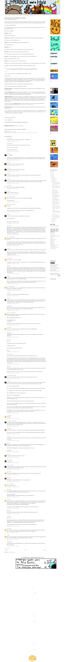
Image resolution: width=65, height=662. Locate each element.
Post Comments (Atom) (12, 552)
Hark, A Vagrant (52, 234)
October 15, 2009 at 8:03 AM (13, 457)
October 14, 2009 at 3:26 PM (13, 255)
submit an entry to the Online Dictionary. (28, 104)
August (53, 219)
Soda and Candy (9, 483)
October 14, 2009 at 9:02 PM (13, 373)
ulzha (7, 516)
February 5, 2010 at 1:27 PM (13, 526)
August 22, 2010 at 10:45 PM (13, 539)
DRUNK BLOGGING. (55, 192)
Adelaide (8, 185)
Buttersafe (51, 242)
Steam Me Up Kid (53, 248)
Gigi (7, 298)
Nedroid (51, 238)
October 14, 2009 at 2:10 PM (13, 171)
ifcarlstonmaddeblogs (10, 196)
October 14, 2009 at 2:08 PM (13, 165)
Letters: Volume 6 (54, 185)
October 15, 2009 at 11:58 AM (13, 486)
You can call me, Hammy (10, 420)
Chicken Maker (52, 244)
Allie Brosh (56, 264)
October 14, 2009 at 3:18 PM (13, 223)
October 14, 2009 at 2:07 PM (13, 160)
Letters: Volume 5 (54, 193)
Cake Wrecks (52, 240)
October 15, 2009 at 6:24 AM (13, 426)
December (53, 178)
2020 (52, 171)
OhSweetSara (9, 354)
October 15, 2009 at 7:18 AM (13, 433)
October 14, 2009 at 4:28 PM (13, 303)
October (53, 181)
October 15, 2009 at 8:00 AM (13, 451)
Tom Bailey (8, 258)
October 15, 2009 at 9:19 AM (13, 469)
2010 (52, 175)
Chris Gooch (9, 459)
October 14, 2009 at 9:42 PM (13, 412)
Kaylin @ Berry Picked (10, 204)
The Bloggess (52, 241)
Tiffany (8, 477)
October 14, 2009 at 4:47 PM (13, 324)
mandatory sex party (34, 132)
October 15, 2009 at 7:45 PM (13, 508)
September (54, 218)
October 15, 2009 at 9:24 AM (13, 474)
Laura (8, 499)
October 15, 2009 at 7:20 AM (13, 440)
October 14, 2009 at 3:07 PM (13, 194)
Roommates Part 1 (54, 189)
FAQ (17, 15)
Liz (7, 535)
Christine (8, 225)
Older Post (44, 550)
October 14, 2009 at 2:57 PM (13, 188)
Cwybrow (8, 415)
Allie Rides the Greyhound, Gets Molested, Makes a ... (56, 212)
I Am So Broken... (55, 197)
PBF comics (52, 233)
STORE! (20, 15)
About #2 (13, 15)
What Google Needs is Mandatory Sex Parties (15, 18)
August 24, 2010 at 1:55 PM (12, 545)
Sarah (7, 454)
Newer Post (6, 550)
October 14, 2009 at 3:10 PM (13, 201)
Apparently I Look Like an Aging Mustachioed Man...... (56, 203)
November (53, 179)
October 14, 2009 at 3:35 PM (13, 290)
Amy (7, 292)
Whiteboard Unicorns (53, 239)
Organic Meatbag (9, 465)
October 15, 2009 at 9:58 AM (13, 481)
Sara (7, 162)
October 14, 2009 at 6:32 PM (13, 337)
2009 (52, 177)
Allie (7, 153)
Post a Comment (7, 548)
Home (6, 15)
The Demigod (9, 143)
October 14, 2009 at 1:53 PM (13, 141)
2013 (52, 173)
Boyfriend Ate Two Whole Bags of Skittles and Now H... (56, 187)
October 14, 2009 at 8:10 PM (13, 364)
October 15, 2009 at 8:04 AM (13, 462)
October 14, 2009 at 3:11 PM (13, 211)
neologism (43, 97)
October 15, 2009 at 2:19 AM (13, 418)
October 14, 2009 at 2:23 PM (13, 176)
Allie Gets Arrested (55, 201)
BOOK (28, 15)
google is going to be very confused (14, 132)
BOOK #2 (32, 15)
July (53, 221)
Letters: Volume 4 (54, 214)
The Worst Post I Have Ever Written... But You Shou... (56, 208)
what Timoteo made (20, 125)
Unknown (8, 471)
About (9, 15)
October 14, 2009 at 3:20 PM (13, 234)
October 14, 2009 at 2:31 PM (13, 183)
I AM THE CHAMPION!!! (56, 206)
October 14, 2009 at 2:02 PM (13, 151)
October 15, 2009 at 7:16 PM (13, 496)
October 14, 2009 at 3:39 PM (13, 295)
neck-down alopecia (17, 287)
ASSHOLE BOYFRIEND (10, 375)
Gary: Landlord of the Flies (54, 247)
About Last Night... (55, 191)
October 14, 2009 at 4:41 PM (13, 310)
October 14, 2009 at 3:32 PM (13, 283)
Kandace (8, 489)
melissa (8, 327)
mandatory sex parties (26, 132)
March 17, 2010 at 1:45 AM (12, 532)
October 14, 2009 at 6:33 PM (13, 351)
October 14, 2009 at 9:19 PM (13, 378)
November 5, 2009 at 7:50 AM (13, 513)
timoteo (8, 339)
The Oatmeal (52, 237)
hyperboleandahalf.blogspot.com (55, 270)
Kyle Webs (8, 138)
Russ (7, 173)
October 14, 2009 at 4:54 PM (13, 330)
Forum (24, 15)
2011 (52, 174)
